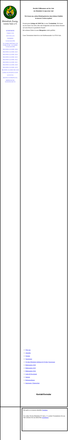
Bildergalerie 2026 (10, 49)
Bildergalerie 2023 (10, 57)
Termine (10, 38)
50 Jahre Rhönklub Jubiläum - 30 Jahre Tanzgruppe (10, 45)
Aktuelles (10, 36)
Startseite (10, 30)
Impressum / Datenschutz (10, 81)
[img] (10, 12)
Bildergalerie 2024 (10, 54)
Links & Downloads (10, 72)
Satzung (10, 75)
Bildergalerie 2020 (10, 65)
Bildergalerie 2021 (10, 62)
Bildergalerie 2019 (10, 67)
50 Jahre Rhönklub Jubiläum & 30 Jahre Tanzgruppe (40, 362)
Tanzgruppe (10, 41)
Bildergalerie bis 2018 (10, 70)
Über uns (10, 33)
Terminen (44, 410)
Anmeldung (45, 417)
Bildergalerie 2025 (10, 52)
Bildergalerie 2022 (10, 59)
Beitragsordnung (10, 77)
